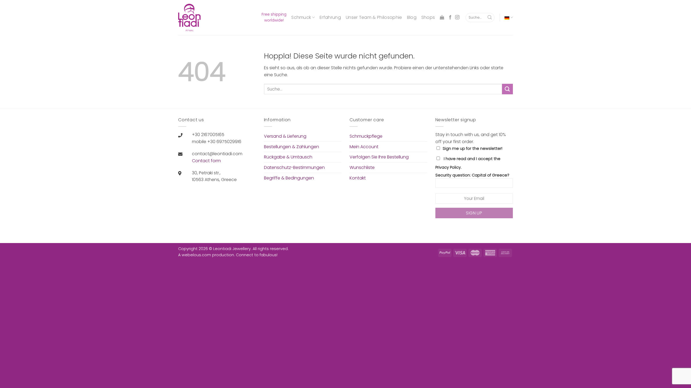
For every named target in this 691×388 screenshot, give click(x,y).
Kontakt (358, 178)
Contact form (206, 161)
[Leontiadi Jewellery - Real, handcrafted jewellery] (192, 17)
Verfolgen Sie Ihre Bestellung (379, 157)
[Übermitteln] (489, 17)
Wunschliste (362, 167)
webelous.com (196, 255)
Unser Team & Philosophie (374, 17)
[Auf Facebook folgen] (450, 17)
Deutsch (508, 17)
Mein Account (364, 147)
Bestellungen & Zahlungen (291, 147)
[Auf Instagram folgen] (457, 17)
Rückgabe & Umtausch (288, 157)
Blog (411, 17)
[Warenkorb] (442, 17)
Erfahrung (330, 17)
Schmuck (301, 17)
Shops (428, 17)
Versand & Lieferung (285, 136)
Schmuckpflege (366, 136)
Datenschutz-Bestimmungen (294, 167)
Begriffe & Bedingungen (289, 178)
